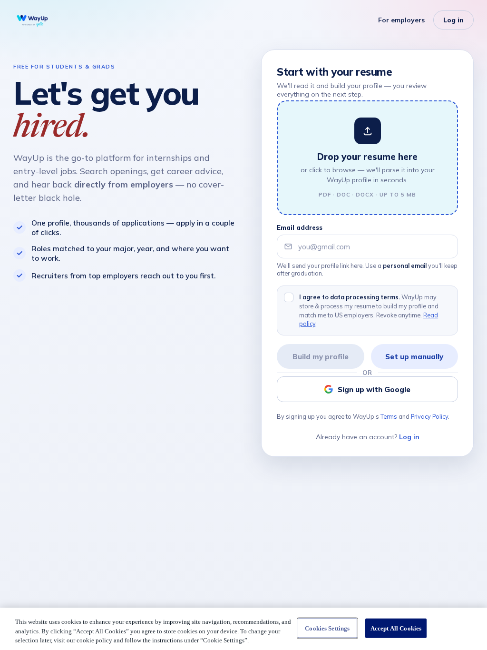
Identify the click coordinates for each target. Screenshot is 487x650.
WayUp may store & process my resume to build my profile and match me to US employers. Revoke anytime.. (368, 310)
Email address (299, 227)
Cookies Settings (327, 627)
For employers (401, 20)
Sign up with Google (374, 389)
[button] (367, 157)
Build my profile (320, 356)
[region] (243, 629)
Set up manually (414, 356)
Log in (453, 20)
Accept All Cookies (395, 627)
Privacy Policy (429, 416)
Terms (388, 416)
